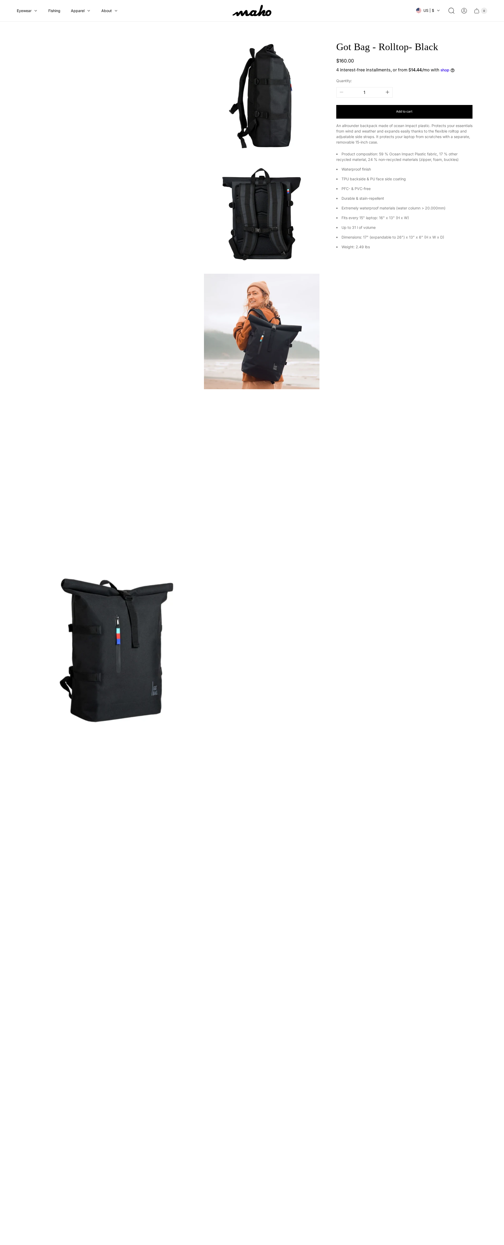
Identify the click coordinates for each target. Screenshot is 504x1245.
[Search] (451, 11)
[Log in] (464, 11)
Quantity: (344, 80)
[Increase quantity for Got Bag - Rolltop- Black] (387, 92)
